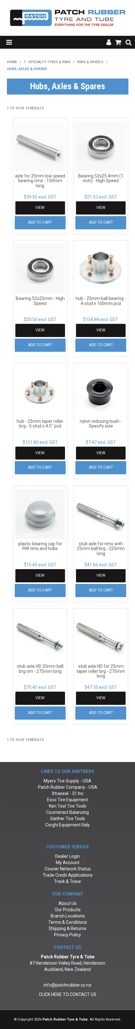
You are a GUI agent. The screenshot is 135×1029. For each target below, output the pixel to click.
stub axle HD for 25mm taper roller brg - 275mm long (101, 671)
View (40, 207)
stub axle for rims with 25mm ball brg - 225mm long (101, 548)
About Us (67, 903)
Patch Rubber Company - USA (67, 787)
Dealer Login (67, 856)
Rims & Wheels (90, 62)
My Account (67, 862)
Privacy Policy (67, 934)
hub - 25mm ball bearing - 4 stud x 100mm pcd (101, 301)
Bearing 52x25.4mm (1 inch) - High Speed (100, 178)
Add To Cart (40, 222)
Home (12, 62)
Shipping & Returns (67, 928)
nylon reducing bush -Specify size (101, 423)
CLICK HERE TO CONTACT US (67, 994)
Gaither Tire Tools (67, 818)
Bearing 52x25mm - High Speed (40, 301)
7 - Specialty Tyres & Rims (47, 62)
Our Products (68, 909)
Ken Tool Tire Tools (67, 805)
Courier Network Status (68, 868)
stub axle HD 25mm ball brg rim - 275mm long (40, 668)
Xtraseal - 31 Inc (68, 793)
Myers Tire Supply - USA (67, 780)
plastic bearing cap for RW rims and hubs (40, 546)
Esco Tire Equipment (67, 799)
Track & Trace (67, 881)
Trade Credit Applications (68, 875)
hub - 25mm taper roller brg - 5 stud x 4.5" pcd (40, 423)
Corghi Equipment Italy (67, 824)
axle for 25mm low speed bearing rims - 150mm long (40, 180)
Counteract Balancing (67, 812)
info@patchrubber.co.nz (67, 985)
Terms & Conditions (67, 922)
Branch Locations (68, 915)
